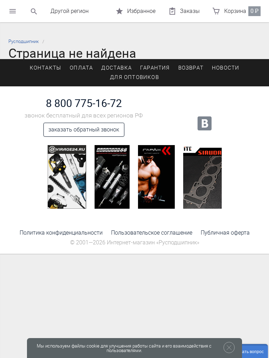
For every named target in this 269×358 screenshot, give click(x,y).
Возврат (191, 68)
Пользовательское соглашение (151, 232)
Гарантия (155, 68)
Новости (225, 68)
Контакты (46, 68)
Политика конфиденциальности (61, 232)
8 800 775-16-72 (84, 103)
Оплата (81, 68)
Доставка (116, 68)
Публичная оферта (225, 232)
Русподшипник (23, 41)
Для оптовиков (134, 77)
